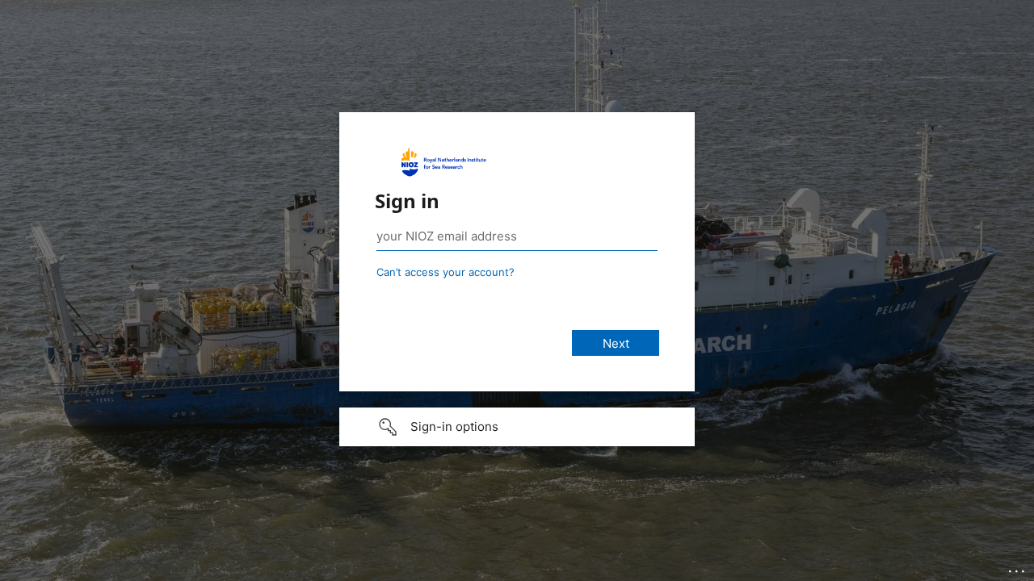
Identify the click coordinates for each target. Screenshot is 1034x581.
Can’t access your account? (445, 271)
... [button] (1018, 567)
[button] (517, 427)
